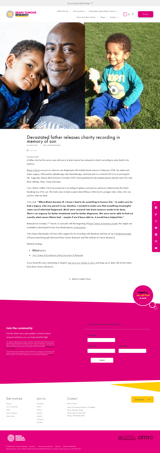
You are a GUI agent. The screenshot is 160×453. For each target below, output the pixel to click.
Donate (8, 404)
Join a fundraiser (12, 407)
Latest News (10, 416)
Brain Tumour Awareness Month (103, 223)
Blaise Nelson (33, 170)
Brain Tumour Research (20, 446)
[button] (64, 11)
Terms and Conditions (45, 446)
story (39, 250)
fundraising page (123, 233)
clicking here (80, 227)
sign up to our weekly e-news (81, 262)
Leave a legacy (11, 413)
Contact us (32, 446)
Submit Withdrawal (69, 446)
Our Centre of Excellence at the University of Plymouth (57, 255)
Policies (57, 446)
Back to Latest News (81, 279)
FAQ (8, 410)
